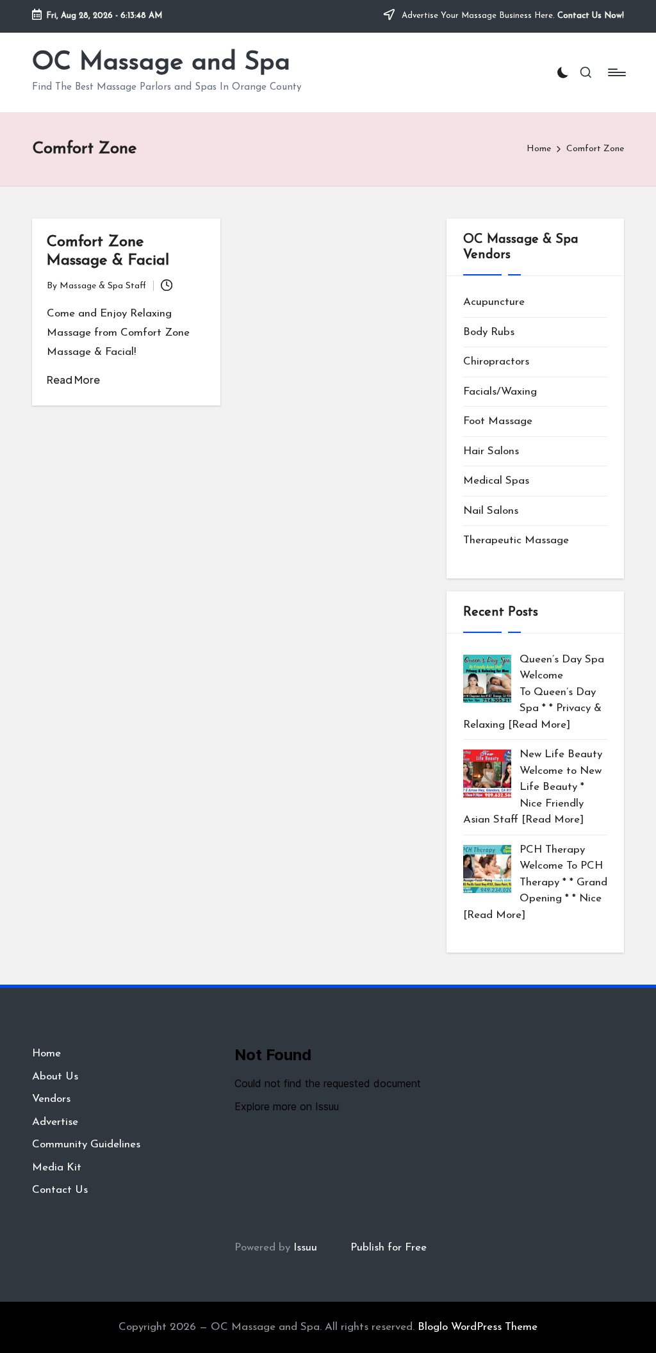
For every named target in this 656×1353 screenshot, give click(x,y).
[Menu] (616, 72)
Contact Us (60, 1190)
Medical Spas (496, 480)
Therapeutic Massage (516, 540)
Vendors (51, 1099)
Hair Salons (491, 451)
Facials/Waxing (500, 391)
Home (46, 1053)
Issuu (305, 1247)
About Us (55, 1076)
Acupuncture (494, 302)
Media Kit (56, 1167)
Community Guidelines (86, 1144)
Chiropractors (496, 361)
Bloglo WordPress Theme (477, 1327)
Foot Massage (497, 421)
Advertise (55, 1122)
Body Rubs (488, 332)
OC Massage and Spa (161, 63)
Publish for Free (388, 1247)
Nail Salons (490, 510)
